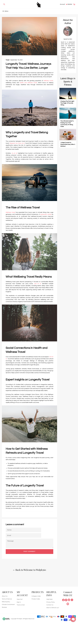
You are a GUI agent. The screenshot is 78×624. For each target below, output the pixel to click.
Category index (36, 596)
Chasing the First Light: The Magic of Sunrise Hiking (67, 103)
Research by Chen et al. (17, 143)
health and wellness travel (28, 82)
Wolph (20, 618)
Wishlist (69, 4)
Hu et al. (15, 153)
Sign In (19, 602)
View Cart (20, 599)
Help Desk (49, 599)
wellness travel (48, 80)
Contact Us (49, 605)
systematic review (45, 214)
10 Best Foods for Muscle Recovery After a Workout (67, 144)
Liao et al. (37, 283)
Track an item (21, 605)
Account (62, 4)
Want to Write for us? (52, 607)
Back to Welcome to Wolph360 (30, 569)
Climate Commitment (8, 604)
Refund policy (6, 601)
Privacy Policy (50, 602)
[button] (73, 619)
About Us (4, 596)
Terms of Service (7, 599)
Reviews (4, 607)
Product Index (36, 599)
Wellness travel (10, 212)
